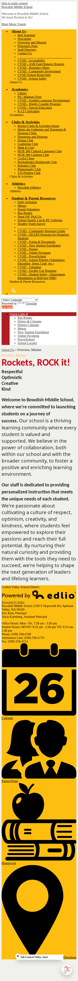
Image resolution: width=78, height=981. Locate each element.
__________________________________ (45, 57)
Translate (31, 303)
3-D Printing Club (29, 173)
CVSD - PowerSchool (32, 256)
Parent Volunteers (29, 209)
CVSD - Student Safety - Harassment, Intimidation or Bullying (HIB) (42, 276)
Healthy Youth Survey (32, 224)
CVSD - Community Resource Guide (41, 231)
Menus (22, 205)
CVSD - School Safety (32, 78)
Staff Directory (27, 49)
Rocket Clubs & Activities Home (38, 126)
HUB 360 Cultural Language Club (40, 151)
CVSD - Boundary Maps (33, 67)
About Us (8, 350)
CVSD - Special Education (35, 107)
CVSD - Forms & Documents (36, 242)
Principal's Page (28, 46)
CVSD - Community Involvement (39, 71)
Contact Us (25, 53)
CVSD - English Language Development (44, 100)
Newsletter (24, 39)
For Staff (7, 307)
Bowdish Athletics (29, 187)
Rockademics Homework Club (37, 162)
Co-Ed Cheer (26, 158)
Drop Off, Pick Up (29, 216)
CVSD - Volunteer (29, 267)
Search (14, 291)
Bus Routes (25, 213)
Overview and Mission (32, 42)
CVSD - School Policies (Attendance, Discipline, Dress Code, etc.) (41, 261)
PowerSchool (26, 339)
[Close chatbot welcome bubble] (17, 956)
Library (22, 93)
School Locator (27, 343)
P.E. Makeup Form (29, 97)
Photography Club (29, 169)
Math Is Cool (26, 147)
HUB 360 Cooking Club (33, 155)
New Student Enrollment (33, 332)
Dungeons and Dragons (33, 136)
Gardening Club (28, 144)
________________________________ (43, 227)
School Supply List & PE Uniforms (40, 220)
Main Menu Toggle (14, 24)
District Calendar (28, 325)
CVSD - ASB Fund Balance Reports (41, 64)
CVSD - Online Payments (34, 252)
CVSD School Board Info (34, 75)
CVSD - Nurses (28, 249)
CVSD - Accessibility (31, 60)
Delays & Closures (29, 321)
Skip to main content (15, 3)
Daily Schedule (27, 202)
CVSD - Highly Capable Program (39, 104)
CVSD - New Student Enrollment (39, 245)
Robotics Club (27, 165)
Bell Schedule (26, 35)
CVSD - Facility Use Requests (37, 270)
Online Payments (28, 336)
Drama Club (25, 140)
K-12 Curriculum (28, 111)
